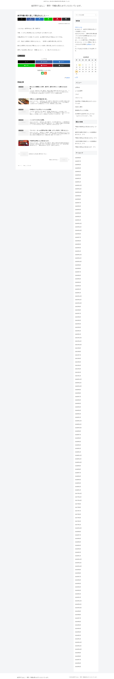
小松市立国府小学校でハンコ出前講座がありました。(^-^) (86, 142)
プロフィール (78, 27)
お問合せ (89, 44)
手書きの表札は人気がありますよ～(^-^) (85, 138)
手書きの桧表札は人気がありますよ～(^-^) (86, 127)
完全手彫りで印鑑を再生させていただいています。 (86, 102)
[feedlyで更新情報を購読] (42, 73)
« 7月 (76, 77)
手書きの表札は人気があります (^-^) (85, 147)
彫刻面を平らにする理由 (81, 110)
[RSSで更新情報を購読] (45, 73)
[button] (66, 19)
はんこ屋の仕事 (22, 55)
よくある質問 (78, 91)
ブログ (77, 94)
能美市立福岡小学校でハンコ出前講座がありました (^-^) (86, 133)
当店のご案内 (78, 107)
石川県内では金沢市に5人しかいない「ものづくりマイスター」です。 (85, 115)
